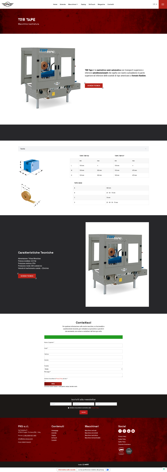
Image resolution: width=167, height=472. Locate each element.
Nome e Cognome (49, 342)
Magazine (101, 4)
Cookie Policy (122, 439)
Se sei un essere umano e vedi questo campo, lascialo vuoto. (61, 386)
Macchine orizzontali (91, 433)
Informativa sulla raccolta (66, 470)
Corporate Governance (124, 444)
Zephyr (83, 4)
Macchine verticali (90, 430)
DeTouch (92, 4)
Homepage (54, 430)
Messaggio (47, 371)
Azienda (63, 4)
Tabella (22, 149)
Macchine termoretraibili (92, 438)
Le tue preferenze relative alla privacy (91, 470)
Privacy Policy (59, 378)
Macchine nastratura (91, 435)
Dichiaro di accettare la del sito (56, 378)
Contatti (111, 4)
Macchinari (72, 4)
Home (55, 4)
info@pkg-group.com (25, 439)
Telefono (46, 354)
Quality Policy (122, 442)
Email (46, 348)
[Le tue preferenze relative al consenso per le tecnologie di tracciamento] (164, 469)
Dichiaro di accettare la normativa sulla (84, 408)
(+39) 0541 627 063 (29, 435)
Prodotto (46, 366)
